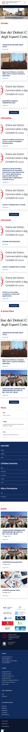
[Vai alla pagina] (7, 608)
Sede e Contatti (5, 684)
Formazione (3, 496)
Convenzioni (4, 712)
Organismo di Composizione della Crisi (10, 680)
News (2, 468)
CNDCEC (2, 450)
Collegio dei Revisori (6, 678)
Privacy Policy (5, 721)
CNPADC (3, 454)
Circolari (2, 479)
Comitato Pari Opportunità (8, 676)
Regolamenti (4, 710)
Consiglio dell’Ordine (6, 672)
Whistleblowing (5, 714)
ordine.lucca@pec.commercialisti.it (9, 661)
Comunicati (3, 475)
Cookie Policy (5, 723)
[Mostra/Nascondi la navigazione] (2, 6)
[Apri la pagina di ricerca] (25, 3)
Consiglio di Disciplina (6, 674)
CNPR (2, 457)
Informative (3, 471)
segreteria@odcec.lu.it (7, 659)
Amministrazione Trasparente (8, 682)
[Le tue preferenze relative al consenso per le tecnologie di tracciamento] (2, 731)
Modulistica (4, 708)
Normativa (4, 706)
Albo (2, 493)
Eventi (2, 482)
